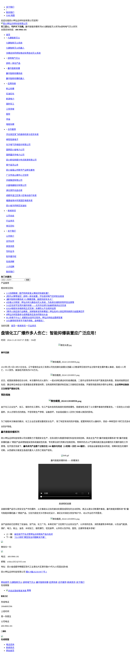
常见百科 (10, 226)
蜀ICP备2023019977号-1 (36, 572)
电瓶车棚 (10, 124)
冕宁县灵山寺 (12, 165)
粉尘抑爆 (10, 89)
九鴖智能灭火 (14, 38)
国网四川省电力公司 (15, 150)
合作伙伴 (10, 241)
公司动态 (10, 216)
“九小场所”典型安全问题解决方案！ (30, 537)
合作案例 (12, 129)
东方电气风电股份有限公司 (18, 145)
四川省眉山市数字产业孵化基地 (20, 170)
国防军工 (10, 104)
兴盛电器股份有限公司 (16, 185)
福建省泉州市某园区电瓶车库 (19, 200)
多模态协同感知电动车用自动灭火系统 (23, 53)
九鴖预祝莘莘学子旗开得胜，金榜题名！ (25, 321)
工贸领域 (10, 109)
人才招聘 (10, 267)
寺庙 (8, 119)
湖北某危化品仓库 (14, 190)
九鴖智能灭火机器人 (15, 48)
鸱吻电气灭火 (14, 58)
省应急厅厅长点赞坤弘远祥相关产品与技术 (33, 534)
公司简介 (10, 236)
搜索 (27, 280)
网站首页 (5, 582)
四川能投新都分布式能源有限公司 (21, 160)
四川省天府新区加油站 (16, 206)
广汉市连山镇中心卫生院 (17, 175)
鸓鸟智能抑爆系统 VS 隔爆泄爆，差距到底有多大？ (29, 299)
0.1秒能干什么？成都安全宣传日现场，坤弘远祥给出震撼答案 (34, 318)
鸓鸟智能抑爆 (14, 68)
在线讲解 (10, 261)
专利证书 (10, 251)
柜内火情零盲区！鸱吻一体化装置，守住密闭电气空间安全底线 (35, 296)
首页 (8, 35)
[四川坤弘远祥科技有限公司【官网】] (14, 23)
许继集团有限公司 (14, 180)
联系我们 (10, 12)
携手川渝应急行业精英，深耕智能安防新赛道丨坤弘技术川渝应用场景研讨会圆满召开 (45, 311)
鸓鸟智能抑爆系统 (14, 73)
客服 (28, 590)
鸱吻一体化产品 (13, 63)
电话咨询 (10, 644)
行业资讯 (10, 221)
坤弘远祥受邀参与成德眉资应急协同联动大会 (27, 314)
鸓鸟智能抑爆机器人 (15, 78)
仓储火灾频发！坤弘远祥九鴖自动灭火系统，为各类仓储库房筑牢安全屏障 (40, 302)
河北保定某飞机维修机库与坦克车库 (22, 134)
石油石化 (10, 94)
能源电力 (10, 99)
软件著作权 (11, 256)
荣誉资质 (10, 246)
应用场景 (12, 83)
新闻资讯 (12, 211)
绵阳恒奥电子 (12, 139)
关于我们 (10, 7)
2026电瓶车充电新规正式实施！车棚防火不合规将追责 (31, 308)
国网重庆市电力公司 (15, 155)
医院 (8, 114)
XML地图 (10, 15)
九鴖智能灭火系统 (14, 43)
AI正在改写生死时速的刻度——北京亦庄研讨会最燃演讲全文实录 (36, 305)
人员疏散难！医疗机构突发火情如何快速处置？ (28, 293)
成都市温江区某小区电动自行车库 (21, 195)
